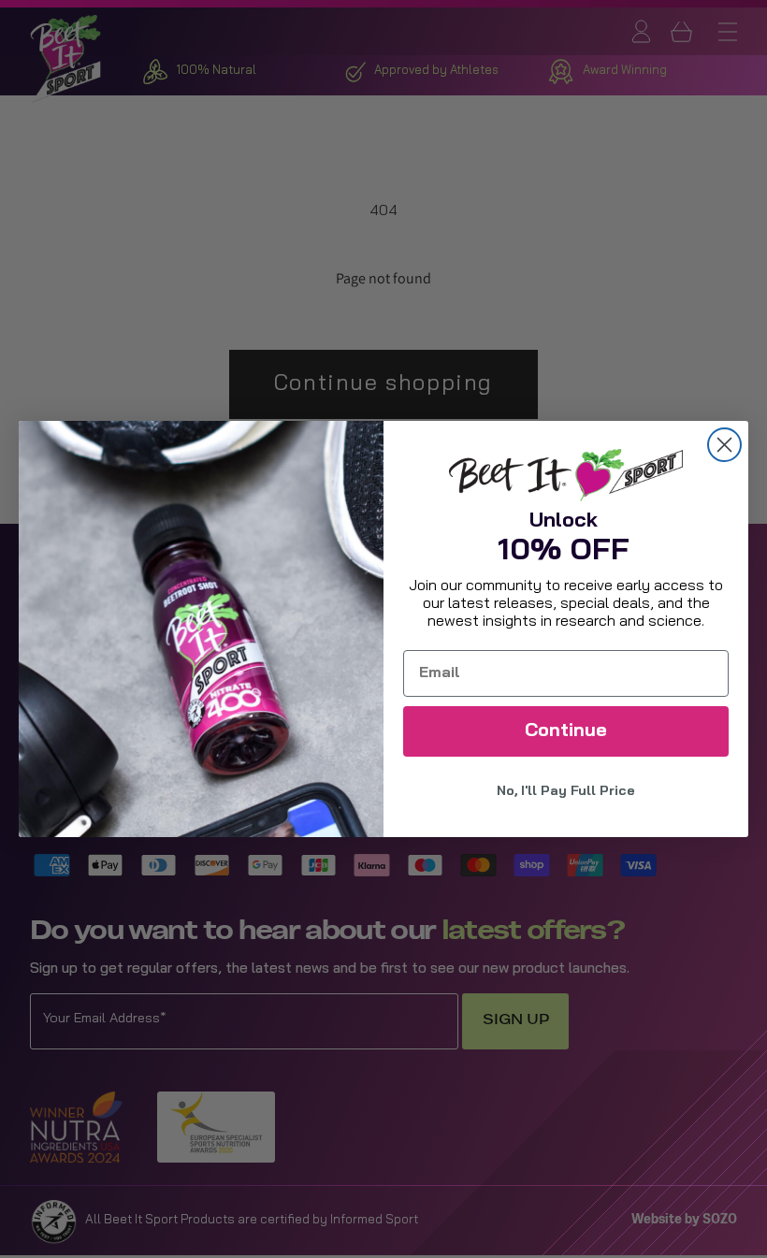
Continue (566, 731)
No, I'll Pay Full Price (566, 792)
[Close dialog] (724, 444)
